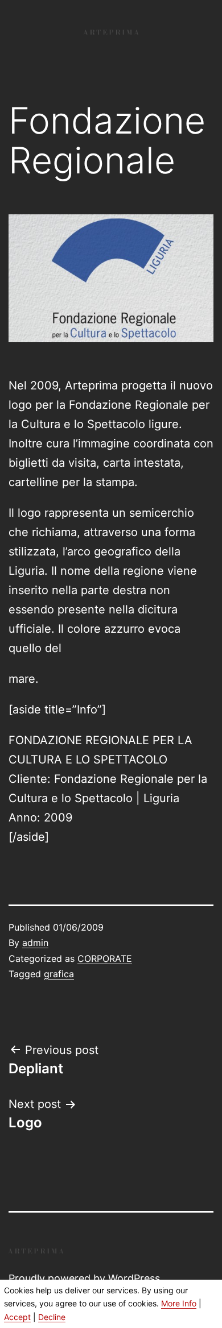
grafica (59, 974)
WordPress (134, 1278)
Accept (17, 1317)
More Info (178, 1303)
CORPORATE (104, 958)
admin (35, 942)
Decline (51, 1317)
